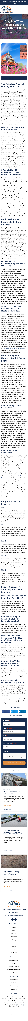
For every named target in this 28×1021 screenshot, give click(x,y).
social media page (18, 699)
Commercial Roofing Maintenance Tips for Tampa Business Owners (13, 832)
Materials (14, 976)
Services (14, 957)
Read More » (7, 805)
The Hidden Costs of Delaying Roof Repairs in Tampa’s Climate (13, 873)
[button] (24, 78)
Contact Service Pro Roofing (14, 763)
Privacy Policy (14, 1018)
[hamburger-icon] (26, 9)
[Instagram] (15, 919)
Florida (14, 993)
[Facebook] (12, 919)
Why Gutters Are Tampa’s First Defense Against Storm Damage (13, 791)
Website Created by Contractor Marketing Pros (14, 1020)
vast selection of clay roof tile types (14, 348)
